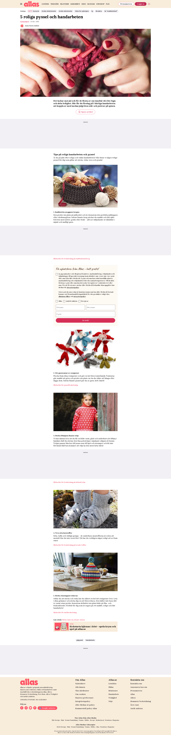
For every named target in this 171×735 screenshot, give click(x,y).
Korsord (33, 11)
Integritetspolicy (82, 701)
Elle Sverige (56, 720)
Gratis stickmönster (49, 11)
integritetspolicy (73, 287)
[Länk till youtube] (30, 708)
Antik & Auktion (71, 301)
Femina (81, 720)
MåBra (87, 720)
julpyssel (80, 640)
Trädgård (54, 4)
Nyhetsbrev (80, 683)
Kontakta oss (136, 683)
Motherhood (100, 720)
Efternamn (91, 307)
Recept (92, 720)
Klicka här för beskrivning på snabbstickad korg (71, 259)
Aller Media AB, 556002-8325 (75, 732)
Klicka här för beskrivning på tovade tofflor (69, 545)
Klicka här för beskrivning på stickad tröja (69, 482)
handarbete (24, 22)
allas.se (115, 731)
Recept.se (84, 301)
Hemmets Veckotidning (140, 701)
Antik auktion (136, 708)
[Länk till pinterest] (34, 708)
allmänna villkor (64, 296)
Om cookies (80, 694)
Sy (92, 11)
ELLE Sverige (61, 727)
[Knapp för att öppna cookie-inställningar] (149, 4)
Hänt (62, 720)
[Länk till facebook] (21, 708)
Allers (133, 698)
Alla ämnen (80, 687)
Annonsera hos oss (138, 687)
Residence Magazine (112, 720)
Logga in (140, 4)
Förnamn (60, 307)
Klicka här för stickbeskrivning (65, 612)
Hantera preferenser (84, 698)
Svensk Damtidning (71, 720)
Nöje (111, 701)
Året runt (134, 705)
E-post (59, 314)
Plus (107, 4)
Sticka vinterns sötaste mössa (73, 620)
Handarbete (75, 4)
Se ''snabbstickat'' (110, 11)
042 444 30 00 (79, 731)
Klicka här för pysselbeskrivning (65, 385)
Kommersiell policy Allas (86, 708)
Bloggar (91, 4)
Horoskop (100, 4)
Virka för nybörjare (82, 11)
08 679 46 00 (110, 732)
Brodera (99, 11)
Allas (60, 301)
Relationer (64, 4)
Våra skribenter (82, 691)
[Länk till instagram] (26, 708)
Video (83, 4)
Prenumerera (126, 4)
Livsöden (45, 4)
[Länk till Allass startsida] (31, 4)
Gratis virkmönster (65, 11)
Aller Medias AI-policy (85, 705)
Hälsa (111, 687)
